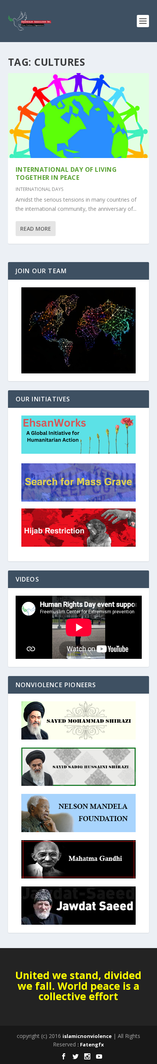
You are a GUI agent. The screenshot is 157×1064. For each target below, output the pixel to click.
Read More (35, 228)
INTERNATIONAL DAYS (39, 189)
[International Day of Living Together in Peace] (78, 115)
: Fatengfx (90, 1044)
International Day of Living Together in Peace (66, 173)
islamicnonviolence (87, 1036)
